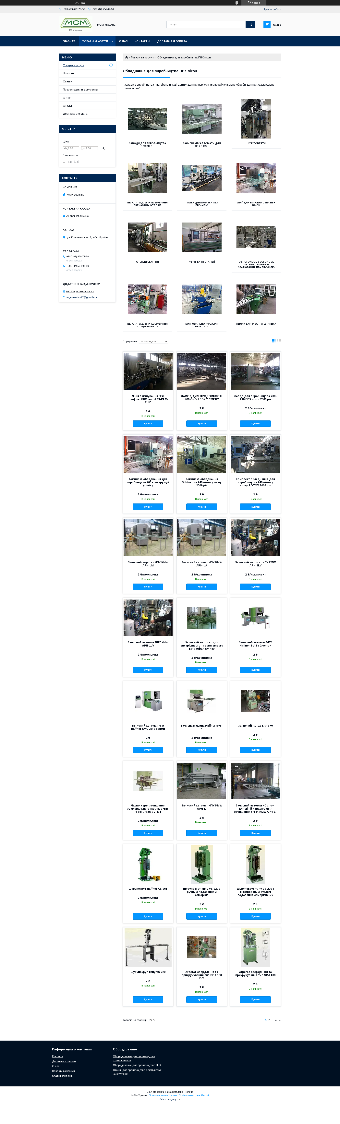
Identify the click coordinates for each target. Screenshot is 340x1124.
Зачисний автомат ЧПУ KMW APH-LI (201, 807)
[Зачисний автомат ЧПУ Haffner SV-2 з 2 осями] (255, 617)
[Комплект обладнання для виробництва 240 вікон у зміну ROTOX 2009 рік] (255, 454)
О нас (123, 41)
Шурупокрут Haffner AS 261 (148, 888)
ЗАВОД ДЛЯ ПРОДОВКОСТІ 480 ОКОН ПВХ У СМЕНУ (201, 397)
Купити (148, 423)
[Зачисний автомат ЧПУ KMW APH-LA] (202, 537)
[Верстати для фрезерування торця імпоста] (147, 299)
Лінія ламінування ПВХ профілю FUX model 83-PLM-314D (148, 399)
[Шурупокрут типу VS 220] (148, 947)
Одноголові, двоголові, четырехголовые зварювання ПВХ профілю (256, 264)
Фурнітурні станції (202, 261)
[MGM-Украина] (75, 31)
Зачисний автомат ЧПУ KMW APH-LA (201, 564)
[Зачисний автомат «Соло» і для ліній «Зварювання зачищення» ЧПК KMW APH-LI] (255, 780)
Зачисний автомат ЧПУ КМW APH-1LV (255, 564)
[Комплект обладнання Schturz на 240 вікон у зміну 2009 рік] (202, 454)
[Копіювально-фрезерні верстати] (202, 299)
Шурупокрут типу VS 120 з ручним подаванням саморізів (201, 892)
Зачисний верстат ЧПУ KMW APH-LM (148, 564)
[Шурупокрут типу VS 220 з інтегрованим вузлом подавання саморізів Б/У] (255, 864)
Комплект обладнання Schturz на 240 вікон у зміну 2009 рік (202, 482)
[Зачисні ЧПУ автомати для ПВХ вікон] (202, 119)
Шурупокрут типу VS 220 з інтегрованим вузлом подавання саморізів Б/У (255, 892)
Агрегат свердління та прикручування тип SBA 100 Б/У (202, 975)
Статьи (67, 81)
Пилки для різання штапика (256, 323)
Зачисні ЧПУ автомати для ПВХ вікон (202, 145)
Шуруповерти (256, 143)
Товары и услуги (95, 41)
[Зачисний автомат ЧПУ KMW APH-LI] (202, 780)
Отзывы (68, 105)
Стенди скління (147, 261)
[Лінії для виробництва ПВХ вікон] (256, 178)
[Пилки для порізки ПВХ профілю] (202, 178)
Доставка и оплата (172, 41)
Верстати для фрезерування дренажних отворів (147, 204)
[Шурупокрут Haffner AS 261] (148, 864)
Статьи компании (62, 1075)
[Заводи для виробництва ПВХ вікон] (147, 119)
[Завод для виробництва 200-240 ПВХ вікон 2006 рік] (255, 371)
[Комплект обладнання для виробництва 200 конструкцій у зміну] (148, 454)
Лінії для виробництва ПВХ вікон (256, 204)
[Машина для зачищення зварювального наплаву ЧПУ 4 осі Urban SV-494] (148, 780)
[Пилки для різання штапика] (256, 299)
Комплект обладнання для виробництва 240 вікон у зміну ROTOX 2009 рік (255, 482)
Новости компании (63, 1071)
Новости (68, 73)
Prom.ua (188, 1092)
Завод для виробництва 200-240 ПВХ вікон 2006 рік (255, 397)
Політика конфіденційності (194, 1095)
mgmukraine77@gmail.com (82, 297)
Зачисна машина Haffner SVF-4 (202, 727)
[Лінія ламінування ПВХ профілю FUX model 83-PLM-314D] (148, 371)
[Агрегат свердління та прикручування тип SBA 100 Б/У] (202, 947)
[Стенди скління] (147, 237)
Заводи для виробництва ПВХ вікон (147, 145)
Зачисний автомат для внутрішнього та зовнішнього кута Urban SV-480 (201, 645)
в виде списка (279, 341)
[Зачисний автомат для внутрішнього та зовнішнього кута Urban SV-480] (202, 617)
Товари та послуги (142, 57)
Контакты (142, 41)
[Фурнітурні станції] (202, 237)
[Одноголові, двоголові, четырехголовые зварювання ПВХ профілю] (256, 237)
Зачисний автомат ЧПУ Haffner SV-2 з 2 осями (255, 644)
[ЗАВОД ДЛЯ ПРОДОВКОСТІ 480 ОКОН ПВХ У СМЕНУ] (202, 371)
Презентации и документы (80, 89)
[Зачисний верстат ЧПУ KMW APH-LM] (148, 537)
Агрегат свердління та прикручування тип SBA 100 (255, 973)
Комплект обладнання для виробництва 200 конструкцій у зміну (148, 482)
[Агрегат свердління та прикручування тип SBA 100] (255, 947)
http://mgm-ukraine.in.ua (80, 291)
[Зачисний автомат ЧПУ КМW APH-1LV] (255, 537)
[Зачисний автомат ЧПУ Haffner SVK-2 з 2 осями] (148, 700)
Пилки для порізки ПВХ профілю (202, 204)
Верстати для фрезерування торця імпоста (147, 325)
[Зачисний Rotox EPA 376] (255, 700)
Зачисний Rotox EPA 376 (255, 725)
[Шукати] (250, 24)
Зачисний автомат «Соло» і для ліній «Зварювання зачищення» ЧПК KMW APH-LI (255, 808)
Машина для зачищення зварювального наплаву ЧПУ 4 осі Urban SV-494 (148, 808)
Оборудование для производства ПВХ (137, 1065)
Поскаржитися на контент (163, 1095)
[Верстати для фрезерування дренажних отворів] (147, 178)
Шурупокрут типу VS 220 (147, 971)
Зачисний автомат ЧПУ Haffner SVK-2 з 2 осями (148, 727)
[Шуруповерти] (256, 119)
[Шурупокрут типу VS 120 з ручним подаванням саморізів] (202, 864)
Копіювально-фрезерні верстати (201, 325)
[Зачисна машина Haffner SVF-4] (202, 700)
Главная (69, 41)
